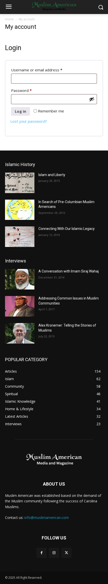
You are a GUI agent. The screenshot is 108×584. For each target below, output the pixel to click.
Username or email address (44, 69)
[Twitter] (66, 553)
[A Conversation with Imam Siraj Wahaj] (19, 279)
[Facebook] (41, 553)
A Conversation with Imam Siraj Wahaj (68, 271)
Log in (20, 111)
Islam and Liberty (51, 175)
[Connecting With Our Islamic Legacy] (19, 236)
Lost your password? (28, 121)
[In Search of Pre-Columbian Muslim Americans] (19, 210)
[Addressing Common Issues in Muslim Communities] (19, 306)
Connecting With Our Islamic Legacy (66, 229)
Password (29, 90)
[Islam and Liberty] (19, 183)
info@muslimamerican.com (46, 517)
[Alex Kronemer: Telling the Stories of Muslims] (19, 333)
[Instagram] (54, 553)
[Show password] (91, 99)
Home (9, 19)
